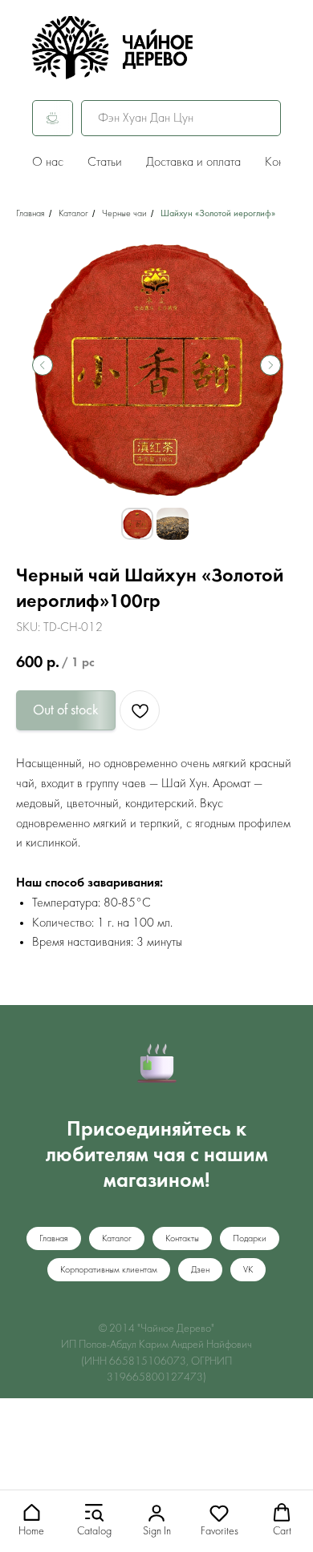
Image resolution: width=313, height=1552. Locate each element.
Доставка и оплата (193, 162)
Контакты (182, 1239)
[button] (31, 1520)
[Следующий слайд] (270, 365)
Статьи (104, 162)
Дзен (200, 1270)
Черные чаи (124, 214)
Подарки (249, 1239)
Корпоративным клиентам (108, 1270)
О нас (47, 162)
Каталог (73, 214)
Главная (30, 214)
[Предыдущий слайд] (42, 365)
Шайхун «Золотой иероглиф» (218, 214)
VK (248, 1270)
